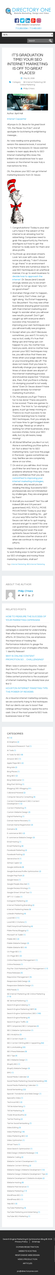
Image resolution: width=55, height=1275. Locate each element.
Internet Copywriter (16, 119)
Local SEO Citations (15, 922)
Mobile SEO (12, 939)
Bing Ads (11, 767)
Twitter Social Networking (18, 1123)
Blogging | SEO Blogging (17, 788)
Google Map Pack (14, 876)
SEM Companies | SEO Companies (21, 1026)
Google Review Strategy (17, 888)
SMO (9, 1073)
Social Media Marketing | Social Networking (25, 1081)
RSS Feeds (11, 990)
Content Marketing (15, 808)
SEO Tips (11, 1056)
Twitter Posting (13, 1119)
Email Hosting (13, 842)
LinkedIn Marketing (15, 914)
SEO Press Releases (15, 1051)
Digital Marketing (14, 816)
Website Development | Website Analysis (24, 1178)
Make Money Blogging (16, 931)
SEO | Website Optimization (19, 1030)
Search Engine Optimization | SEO (21, 1013)
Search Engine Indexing (17, 1005)
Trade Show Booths (15, 1115)
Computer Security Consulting (20, 797)
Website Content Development (20, 1161)
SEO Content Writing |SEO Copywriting (24, 1043)
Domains (11, 829)
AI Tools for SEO (14, 755)
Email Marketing (14, 846)
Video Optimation (14, 1140)
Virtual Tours (12, 1144)
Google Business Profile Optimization (23, 871)
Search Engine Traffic (16, 1022)
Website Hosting (14, 1183)
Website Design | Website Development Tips (26, 1174)
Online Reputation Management (21, 960)
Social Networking (14, 1090)
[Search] (50, 41)
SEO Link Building (14, 1047)
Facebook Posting (14, 854)
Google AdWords (14, 867)
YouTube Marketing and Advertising (22, 1212)
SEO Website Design (16, 1060)
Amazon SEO (13, 759)
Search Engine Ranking (17, 1018)
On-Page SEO (13, 956)
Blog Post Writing (14, 784)
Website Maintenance (16, 1187)
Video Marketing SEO (16, 1136)
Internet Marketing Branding (19, 905)
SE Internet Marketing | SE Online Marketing (26, 994)
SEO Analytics (13, 1035)
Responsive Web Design (17, 981)
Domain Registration (27, 1247)
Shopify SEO (12, 1064)
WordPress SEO (14, 1195)
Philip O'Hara (25, 591)
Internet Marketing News (18, 909)
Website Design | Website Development (24, 1170)
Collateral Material (15, 793)
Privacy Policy (21, 1242)
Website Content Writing (18, 1166)
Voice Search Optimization (18, 1149)
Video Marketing (14, 1132)
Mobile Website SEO (15, 947)
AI (8, 738)
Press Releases (13, 973)
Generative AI (13, 859)
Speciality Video (14, 1098)
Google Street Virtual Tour (18, 893)
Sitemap (36, 1242)
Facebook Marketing (16, 850)
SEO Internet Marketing (36, 564)
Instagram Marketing (16, 901)
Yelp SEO (11, 1204)
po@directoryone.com (27, 1271)
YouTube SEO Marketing (17, 1216)
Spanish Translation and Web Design (23, 1094)
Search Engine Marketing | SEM (20, 1009)
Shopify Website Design (17, 1068)
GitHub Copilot (13, 863)
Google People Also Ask (17, 884)
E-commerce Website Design (19, 838)
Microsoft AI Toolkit (15, 935)
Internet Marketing (18, 564)
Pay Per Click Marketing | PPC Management (26, 969)
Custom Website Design (17, 812)
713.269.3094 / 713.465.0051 (28, 28)
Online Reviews (13, 964)
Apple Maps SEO (14, 763)
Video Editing (12, 1128)
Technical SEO (13, 1102)
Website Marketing (15, 1191)
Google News (12, 880)
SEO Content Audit (15, 1039)
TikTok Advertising (15, 1106)
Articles (27, 1263)
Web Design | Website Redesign (21, 1153)
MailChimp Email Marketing (18, 926)
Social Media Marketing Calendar (21, 1085)
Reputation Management (18, 977)
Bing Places (12, 772)
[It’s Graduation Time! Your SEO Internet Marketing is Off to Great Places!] (27, 110)
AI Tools (10, 750)
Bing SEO (11, 776)
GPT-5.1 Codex (13, 897)
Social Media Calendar (16, 1077)
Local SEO (11, 918)
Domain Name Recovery (17, 821)
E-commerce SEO (15, 833)
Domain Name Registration (19, 825)
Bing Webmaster (14, 780)
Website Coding (14, 1157)
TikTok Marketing (14, 1111)
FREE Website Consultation (28, 25)
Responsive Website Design (19, 986)
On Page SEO (13, 952)
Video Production (27, 1259)
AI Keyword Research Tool (18, 746)
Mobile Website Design (17, 943)
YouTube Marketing (15, 1208)
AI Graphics (12, 742)
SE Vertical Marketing (16, 1001)
